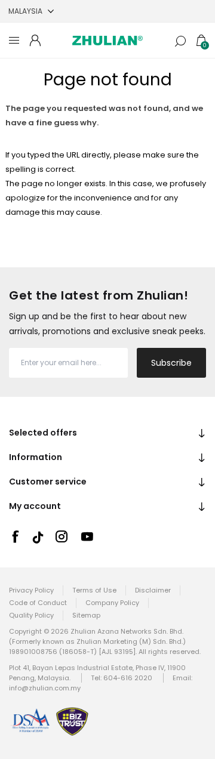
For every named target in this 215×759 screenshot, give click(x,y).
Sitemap (86, 615)
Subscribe (171, 363)
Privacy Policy (31, 590)
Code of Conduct (38, 602)
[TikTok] (38, 537)
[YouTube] (87, 536)
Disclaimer (153, 590)
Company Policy (112, 602)
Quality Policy (31, 615)
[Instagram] (61, 536)
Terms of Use (94, 590)
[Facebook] (15, 536)
